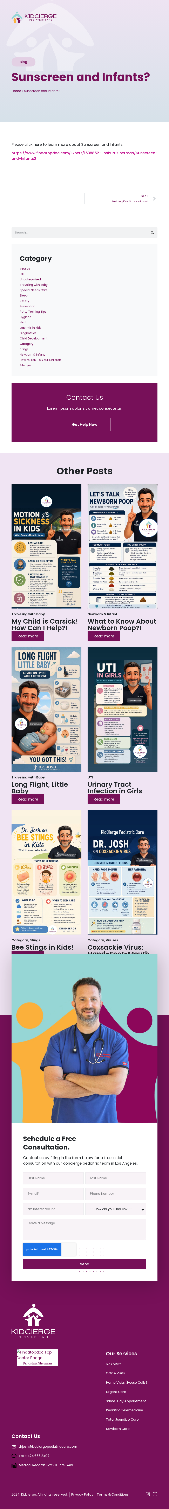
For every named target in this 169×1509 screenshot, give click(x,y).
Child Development (34, 338)
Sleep (24, 295)
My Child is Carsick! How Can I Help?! (45, 624)
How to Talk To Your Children (40, 360)
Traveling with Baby (34, 285)
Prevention (27, 306)
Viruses (25, 269)
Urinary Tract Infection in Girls (115, 788)
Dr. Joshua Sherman (37, 1363)
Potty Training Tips (33, 312)
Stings (24, 349)
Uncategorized (30, 279)
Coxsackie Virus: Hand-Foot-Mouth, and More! (119, 954)
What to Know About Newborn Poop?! (122, 624)
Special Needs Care (34, 290)
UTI (22, 274)
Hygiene (25, 317)
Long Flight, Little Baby (40, 788)
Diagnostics (28, 333)
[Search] (152, 232)
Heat (23, 322)
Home (16, 91)
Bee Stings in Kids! (43, 947)
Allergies (26, 365)
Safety (24, 301)
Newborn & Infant (32, 354)
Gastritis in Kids (30, 328)
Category (26, 344)
